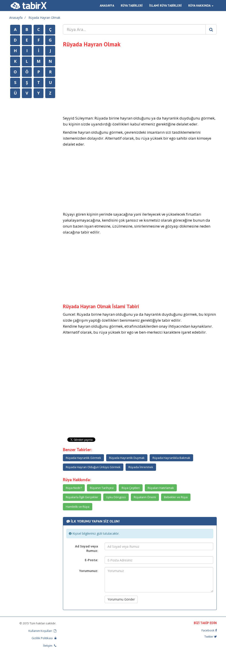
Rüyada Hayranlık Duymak (127, 458)
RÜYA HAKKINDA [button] (199, 6)
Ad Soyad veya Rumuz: (86, 548)
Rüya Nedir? (74, 488)
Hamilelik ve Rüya (77, 507)
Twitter (209, 636)
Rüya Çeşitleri (131, 488)
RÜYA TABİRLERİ (132, 6)
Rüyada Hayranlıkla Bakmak (171, 458)
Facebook (208, 630)
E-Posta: (91, 560)
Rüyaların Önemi (145, 497)
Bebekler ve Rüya (176, 497)
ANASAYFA (107, 6)
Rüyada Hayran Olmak (44, 17)
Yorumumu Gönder (121, 599)
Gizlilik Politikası (42, 638)
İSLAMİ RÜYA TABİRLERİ (165, 6)
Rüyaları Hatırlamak (161, 488)
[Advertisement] (140, 81)
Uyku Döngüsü (116, 497)
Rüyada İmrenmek (140, 467)
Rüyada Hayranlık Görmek (83, 458)
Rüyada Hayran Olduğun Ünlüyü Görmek (93, 467)
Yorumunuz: (88, 571)
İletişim (48, 646)
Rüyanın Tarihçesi (102, 488)
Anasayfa (16, 17)
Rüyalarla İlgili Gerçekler (82, 497)
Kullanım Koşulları (40, 631)
